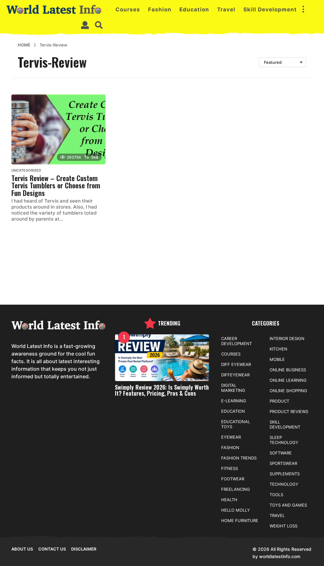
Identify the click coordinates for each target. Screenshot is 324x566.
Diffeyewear (235, 374)
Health (229, 499)
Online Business (288, 369)
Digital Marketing (233, 388)
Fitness (229, 468)
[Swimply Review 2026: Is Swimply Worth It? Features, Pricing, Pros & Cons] (162, 357)
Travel (226, 9)
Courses (127, 9)
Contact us (52, 548)
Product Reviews (289, 411)
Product (279, 401)
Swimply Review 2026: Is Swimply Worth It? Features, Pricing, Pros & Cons (162, 390)
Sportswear (283, 463)
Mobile (277, 359)
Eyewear (231, 437)
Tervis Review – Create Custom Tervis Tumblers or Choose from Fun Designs (55, 185)
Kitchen (278, 348)
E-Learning (233, 400)
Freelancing (235, 489)
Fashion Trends (239, 457)
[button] (303, 9)
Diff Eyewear (236, 364)
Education (194, 9)
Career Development (236, 341)
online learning (288, 380)
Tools (276, 494)
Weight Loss (283, 525)
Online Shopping (288, 390)
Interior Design (287, 338)
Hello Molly (235, 510)
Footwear (232, 478)
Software (281, 452)
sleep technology (284, 440)
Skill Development (270, 9)
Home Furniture (239, 520)
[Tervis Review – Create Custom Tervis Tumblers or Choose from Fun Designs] (58, 129)
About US (22, 548)
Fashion (159, 9)
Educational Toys (235, 424)
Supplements (285, 473)
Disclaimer (83, 548)
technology (284, 484)
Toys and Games (288, 505)
